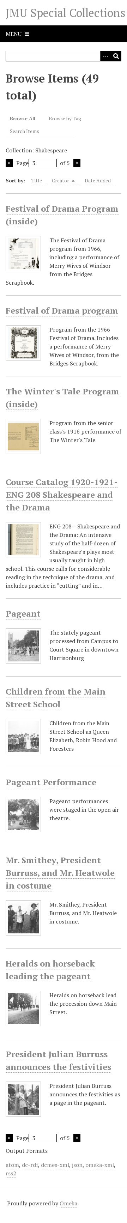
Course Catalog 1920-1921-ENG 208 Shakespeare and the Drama (62, 494)
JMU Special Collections (66, 12)
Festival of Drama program (62, 310)
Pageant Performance (51, 782)
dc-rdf (30, 1165)
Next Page (76, 163)
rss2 (11, 1173)
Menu (14, 34)
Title (36, 180)
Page (22, 163)
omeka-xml (99, 1165)
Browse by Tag (65, 118)
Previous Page (9, 163)
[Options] (105, 56)
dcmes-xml (55, 1165)
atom (12, 1165)
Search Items (24, 131)
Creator (61, 180)
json (77, 1165)
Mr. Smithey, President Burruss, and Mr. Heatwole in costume (60, 872)
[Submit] (116, 56)
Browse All (22, 118)
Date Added (98, 180)
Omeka (68, 1203)
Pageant (23, 613)
